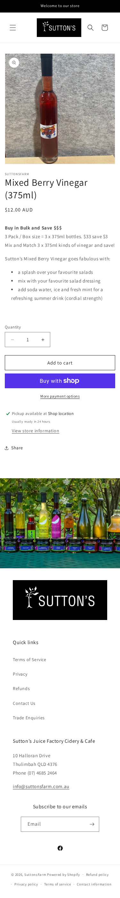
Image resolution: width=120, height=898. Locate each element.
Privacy (20, 674)
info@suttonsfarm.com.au (41, 786)
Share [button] (17, 448)
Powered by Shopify (63, 874)
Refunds (21, 688)
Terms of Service (29, 659)
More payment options (60, 396)
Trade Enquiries (29, 718)
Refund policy (97, 874)
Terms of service (57, 884)
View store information (35, 431)
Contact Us (24, 703)
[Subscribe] (92, 824)
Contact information (94, 884)
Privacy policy (26, 884)
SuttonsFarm (35, 874)
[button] (13, 28)
